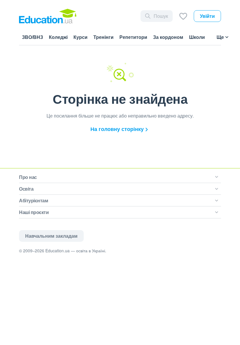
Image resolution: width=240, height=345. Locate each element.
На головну (117, 129)
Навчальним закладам (51, 235)
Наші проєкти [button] (34, 212)
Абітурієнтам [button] (33, 200)
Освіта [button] (26, 188)
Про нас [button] (28, 177)
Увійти (207, 16)
